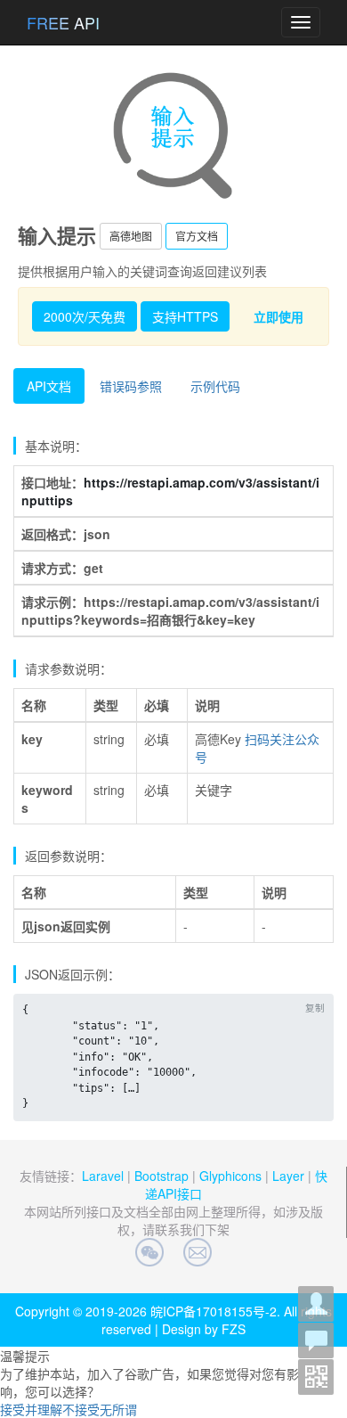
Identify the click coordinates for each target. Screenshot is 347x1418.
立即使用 (278, 316)
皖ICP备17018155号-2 (213, 1311)
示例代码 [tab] (215, 386)
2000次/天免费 (84, 316)
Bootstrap (161, 1175)
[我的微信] (316, 1304)
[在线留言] (316, 1340)
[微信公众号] (316, 1377)
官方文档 (196, 235)
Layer (288, 1175)
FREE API (63, 22)
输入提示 (57, 235)
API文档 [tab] (49, 386)
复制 (315, 1007)
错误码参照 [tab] (131, 386)
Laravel (103, 1175)
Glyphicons (230, 1175)
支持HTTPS (185, 316)
